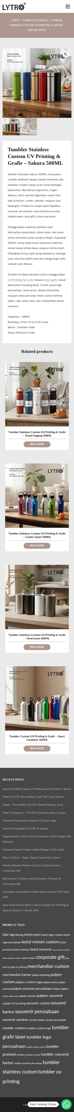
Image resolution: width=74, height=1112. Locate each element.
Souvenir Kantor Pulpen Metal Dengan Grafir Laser (33, 849)
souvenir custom (38, 1003)
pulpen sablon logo (10, 996)
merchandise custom (48, 966)
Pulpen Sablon (61, 989)
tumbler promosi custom (28, 1055)
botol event (32, 934)
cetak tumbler (28, 958)
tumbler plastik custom (35, 1047)
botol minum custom (40, 942)
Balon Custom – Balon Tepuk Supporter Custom (31, 857)
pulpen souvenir (50, 996)
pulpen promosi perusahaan (32, 988)
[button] (65, 54)
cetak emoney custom (12, 958)
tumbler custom (14, 1028)
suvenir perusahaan (56, 1020)
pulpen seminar (27, 996)
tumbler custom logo (38, 1028)
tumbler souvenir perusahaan (28, 1063)
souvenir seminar (15, 1020)
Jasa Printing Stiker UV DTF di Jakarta (25, 828)
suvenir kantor (37, 1020)
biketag (19, 934)
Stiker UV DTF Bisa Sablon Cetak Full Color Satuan (33, 796)
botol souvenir (41, 949)
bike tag (8, 934)
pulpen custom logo (28, 982)
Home (16, 20)
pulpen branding (41, 975)
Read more (37, 444)
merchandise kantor (17, 975)
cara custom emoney (61, 950)
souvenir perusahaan (37, 1011)
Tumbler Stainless (35, 20)
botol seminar (21, 949)
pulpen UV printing (14, 1003)
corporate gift (50, 957)
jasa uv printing (19, 967)
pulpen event (50, 982)
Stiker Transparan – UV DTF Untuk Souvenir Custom (34, 812)
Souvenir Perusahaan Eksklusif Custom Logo (29, 820)
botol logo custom (52, 934)
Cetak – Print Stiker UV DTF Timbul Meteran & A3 (33, 804)
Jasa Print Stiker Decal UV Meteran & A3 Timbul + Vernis (37, 789)
